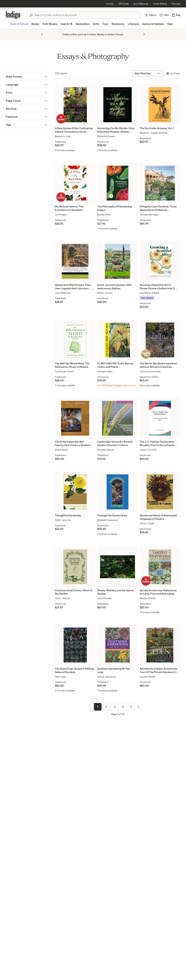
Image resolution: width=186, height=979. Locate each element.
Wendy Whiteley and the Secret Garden (115, 592)
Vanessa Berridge (149, 214)
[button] (19, 25)
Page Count (13, 100)
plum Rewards (140, 3)
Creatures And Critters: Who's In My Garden (73, 592)
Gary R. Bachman (106, 676)
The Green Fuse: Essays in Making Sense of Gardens (74, 670)
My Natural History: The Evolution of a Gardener (69, 208)
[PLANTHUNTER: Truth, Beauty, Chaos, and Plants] (117, 340)
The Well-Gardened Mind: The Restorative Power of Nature (72, 365)
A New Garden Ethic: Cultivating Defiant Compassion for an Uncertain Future (73, 130)
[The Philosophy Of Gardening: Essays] (117, 183)
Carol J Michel (62, 598)
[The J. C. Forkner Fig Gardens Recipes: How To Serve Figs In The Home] (159, 418)
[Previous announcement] (42, 34)
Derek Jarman (104, 292)
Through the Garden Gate (112, 515)
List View (175, 73)
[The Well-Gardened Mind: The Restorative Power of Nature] (75, 340)
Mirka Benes (61, 449)
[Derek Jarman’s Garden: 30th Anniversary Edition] (117, 261)
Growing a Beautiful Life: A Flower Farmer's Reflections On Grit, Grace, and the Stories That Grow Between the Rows (159, 286)
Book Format (14, 76)
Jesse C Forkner (148, 449)
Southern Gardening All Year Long (113, 670)
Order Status (160, 3)
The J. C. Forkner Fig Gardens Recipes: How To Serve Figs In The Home (157, 443)
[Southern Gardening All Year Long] (117, 645)
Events (110, 3)
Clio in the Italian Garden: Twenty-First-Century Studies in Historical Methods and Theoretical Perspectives (73, 443)
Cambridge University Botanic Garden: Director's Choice (115, 443)
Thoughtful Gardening (68, 515)
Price (9, 92)
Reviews (11, 108)
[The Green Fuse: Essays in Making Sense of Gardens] (75, 645)
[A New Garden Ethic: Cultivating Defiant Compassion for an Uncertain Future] (75, 104)
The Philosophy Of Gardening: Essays (114, 208)
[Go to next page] (138, 707)
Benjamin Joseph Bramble (154, 132)
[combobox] (85, 15)
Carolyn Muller (147, 676)
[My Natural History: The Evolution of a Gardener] (75, 183)
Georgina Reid (104, 371)
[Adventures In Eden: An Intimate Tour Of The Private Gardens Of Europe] (159, 645)
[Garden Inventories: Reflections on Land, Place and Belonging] (159, 566)
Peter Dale (60, 676)
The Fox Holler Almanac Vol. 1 (157, 128)
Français (175, 3)
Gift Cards (123, 3)
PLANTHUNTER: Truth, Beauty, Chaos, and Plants (115, 365)
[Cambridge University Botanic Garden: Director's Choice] (117, 418)
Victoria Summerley (150, 371)
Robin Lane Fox (63, 519)
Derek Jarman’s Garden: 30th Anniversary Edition (114, 286)
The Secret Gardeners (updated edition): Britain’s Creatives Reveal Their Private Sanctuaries (159, 365)
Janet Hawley (104, 598)
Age (8, 124)
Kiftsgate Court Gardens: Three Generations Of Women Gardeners (158, 208)
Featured (11, 116)
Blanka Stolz (103, 214)
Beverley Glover (105, 449)
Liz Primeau (61, 214)
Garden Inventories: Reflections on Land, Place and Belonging (158, 592)
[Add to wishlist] (91, 121)
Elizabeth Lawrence (107, 519)
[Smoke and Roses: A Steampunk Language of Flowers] (159, 491)
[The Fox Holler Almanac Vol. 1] (159, 104)
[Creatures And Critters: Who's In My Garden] (75, 566)
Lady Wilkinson (63, 292)
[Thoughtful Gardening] (75, 491)
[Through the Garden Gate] (117, 491)
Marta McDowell (106, 136)
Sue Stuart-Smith (64, 371)
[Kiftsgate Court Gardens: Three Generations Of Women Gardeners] (159, 183)
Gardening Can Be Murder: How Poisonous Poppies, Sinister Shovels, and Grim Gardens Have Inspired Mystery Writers (116, 130)
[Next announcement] (144, 34)
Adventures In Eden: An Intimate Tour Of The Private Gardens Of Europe (158, 670)
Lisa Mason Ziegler (149, 292)
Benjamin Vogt (62, 136)
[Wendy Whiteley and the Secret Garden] (117, 566)
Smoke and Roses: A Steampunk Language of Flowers (158, 517)
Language (12, 84)
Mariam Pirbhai (148, 598)
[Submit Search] (31, 15)
